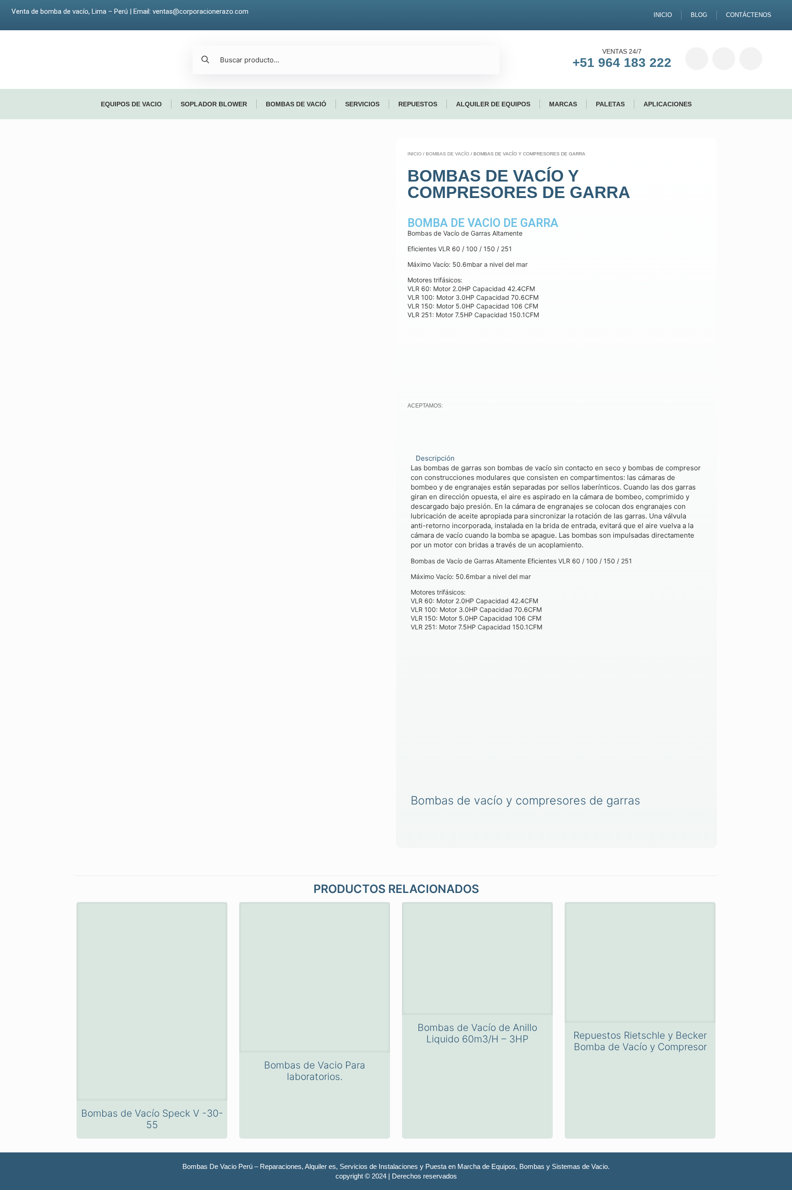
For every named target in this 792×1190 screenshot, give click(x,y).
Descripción (435, 458)
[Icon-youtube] (750, 58)
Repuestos (417, 104)
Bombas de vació (296, 104)
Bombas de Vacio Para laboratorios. (314, 1070)
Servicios (362, 104)
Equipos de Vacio (131, 104)
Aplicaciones (668, 104)
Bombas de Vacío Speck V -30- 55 (152, 1118)
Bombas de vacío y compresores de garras (525, 800)
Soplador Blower (214, 104)
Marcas (563, 104)
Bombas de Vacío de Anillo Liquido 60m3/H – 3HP (477, 1033)
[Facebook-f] (696, 58)
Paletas (610, 104)
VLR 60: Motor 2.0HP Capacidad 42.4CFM (474, 601)
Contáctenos (748, 14)
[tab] (556, 458)
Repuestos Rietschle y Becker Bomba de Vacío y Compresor (640, 1041)
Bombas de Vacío (447, 153)
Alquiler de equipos (493, 104)
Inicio (663, 14)
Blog (699, 14)
